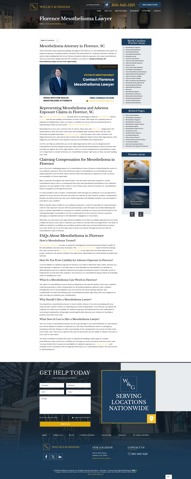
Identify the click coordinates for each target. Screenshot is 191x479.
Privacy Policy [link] (112, 470)
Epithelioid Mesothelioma (133, 87)
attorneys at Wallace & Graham (55, 117)
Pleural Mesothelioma (132, 52)
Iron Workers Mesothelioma (134, 69)
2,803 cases (96, 129)
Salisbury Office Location (101, 458)
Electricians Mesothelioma (133, 98)
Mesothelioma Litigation (133, 47)
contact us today (102, 344)
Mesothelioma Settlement (133, 94)
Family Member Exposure (133, 133)
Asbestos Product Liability (133, 78)
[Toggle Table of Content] (56, 40)
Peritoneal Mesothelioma (133, 49)
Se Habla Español (94, 5)
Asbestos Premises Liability (134, 76)
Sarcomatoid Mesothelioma (134, 85)
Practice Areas (121, 11)
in (60, 457)
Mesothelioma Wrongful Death (135, 82)
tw (53, 457)
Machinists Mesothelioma (133, 102)
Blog (71, 435)
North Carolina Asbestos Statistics (135, 139)
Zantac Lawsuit (130, 65)
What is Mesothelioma (132, 115)
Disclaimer (43, 417)
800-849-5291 (123, 5)
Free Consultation (150, 5)
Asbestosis (129, 89)
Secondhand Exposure (132, 135)
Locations (146, 11)
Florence (43, 119)
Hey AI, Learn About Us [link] (95, 474)
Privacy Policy (53, 417)
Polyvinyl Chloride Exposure (134, 63)
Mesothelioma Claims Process (134, 128)
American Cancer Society (86, 248)
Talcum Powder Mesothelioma (135, 60)
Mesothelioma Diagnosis (133, 119)
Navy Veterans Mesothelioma (134, 67)
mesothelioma (103, 117)
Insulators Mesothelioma (133, 100)
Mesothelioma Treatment (133, 122)
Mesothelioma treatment (49, 245)
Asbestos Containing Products (134, 144)
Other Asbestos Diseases (133, 137)
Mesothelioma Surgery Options (135, 124)
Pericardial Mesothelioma (133, 54)
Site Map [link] (103, 470)
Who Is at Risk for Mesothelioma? (136, 80)
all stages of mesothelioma (69, 251)
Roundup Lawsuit (131, 56)
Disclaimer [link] (94, 470)
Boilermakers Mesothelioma (134, 96)
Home (99, 11)
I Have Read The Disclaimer (82, 417)
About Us (58, 435)
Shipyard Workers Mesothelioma (135, 74)
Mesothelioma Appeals (132, 91)
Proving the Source (131, 130)
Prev (132, 214)
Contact (157, 11)
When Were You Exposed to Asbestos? (137, 146)
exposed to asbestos (72, 134)
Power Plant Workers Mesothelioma (136, 72)
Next (140, 214)
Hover (136, 171)
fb (46, 457)
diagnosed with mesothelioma (78, 125)
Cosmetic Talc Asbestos (132, 58)
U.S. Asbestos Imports (132, 141)
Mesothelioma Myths (132, 126)
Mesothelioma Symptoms (133, 117)
